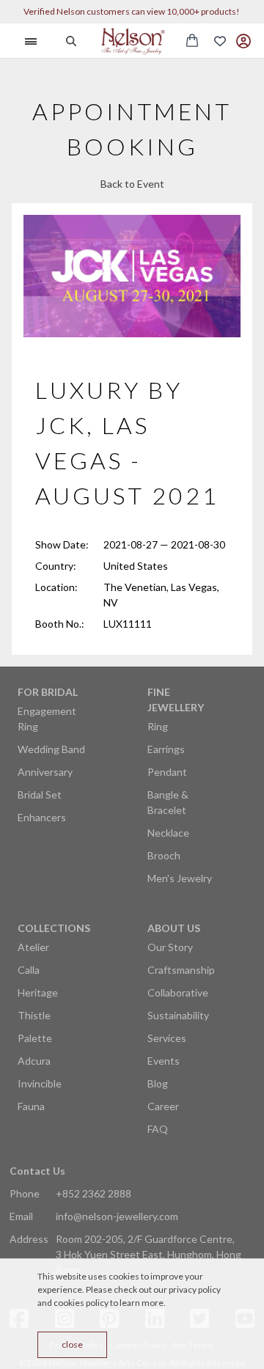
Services (166, 1038)
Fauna (31, 1106)
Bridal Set (40, 794)
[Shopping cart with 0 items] (192, 40)
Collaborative (177, 992)
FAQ (157, 1129)
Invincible (40, 1083)
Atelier (33, 947)
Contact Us (37, 1170)
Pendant (167, 772)
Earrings (166, 749)
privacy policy (195, 1289)
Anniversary (45, 772)
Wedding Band (51, 749)
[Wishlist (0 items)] (220, 41)
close (72, 1344)
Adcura (34, 1060)
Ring (157, 726)
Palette (35, 1038)
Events (163, 1060)
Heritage (38, 992)
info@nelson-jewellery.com (117, 1216)
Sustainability (178, 1015)
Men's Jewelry (179, 878)
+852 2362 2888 (93, 1193)
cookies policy (81, 1302)
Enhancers (42, 817)
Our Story (170, 947)
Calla (29, 970)
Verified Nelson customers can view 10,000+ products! (131, 11)
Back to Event (132, 183)
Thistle (34, 1015)
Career (163, 1106)
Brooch (163, 855)
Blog (157, 1083)
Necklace (168, 832)
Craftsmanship (181, 970)
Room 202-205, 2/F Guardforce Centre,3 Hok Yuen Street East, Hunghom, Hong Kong (148, 1254)
